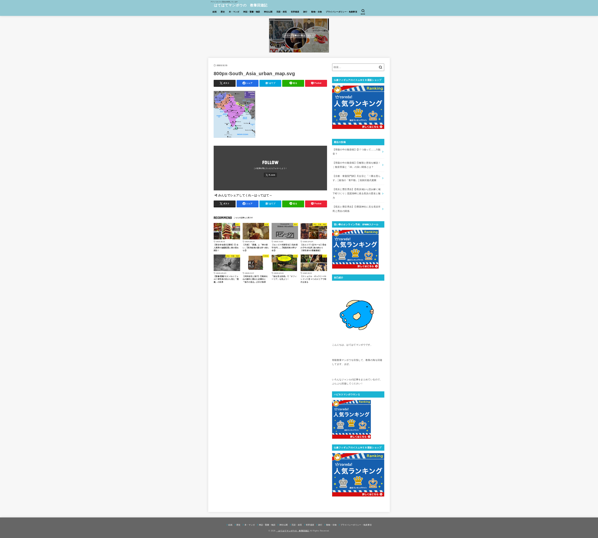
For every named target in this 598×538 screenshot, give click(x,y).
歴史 (223, 12)
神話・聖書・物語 (251, 12)
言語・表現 (281, 12)
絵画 (215, 12)
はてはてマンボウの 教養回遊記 (239, 5)
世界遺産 (295, 12)
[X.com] (270, 175)
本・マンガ (234, 12)
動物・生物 (316, 12)
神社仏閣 (268, 12)
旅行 (305, 12)
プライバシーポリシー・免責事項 (341, 12)
